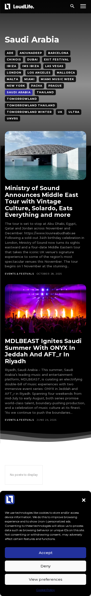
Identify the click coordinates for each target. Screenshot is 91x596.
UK (60, 112)
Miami (29, 79)
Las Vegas (54, 66)
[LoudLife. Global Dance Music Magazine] (20, 6)
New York (16, 85)
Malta (12, 79)
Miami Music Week (57, 79)
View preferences (45, 579)
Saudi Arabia (19, 92)
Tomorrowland (22, 99)
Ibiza (11, 66)
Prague (55, 85)
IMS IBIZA (30, 66)
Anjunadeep (31, 53)
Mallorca (66, 72)
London (14, 72)
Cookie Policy (45, 590)
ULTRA (73, 112)
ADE (10, 53)
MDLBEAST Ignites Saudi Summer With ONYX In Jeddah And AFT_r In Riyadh (43, 351)
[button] (83, 500)
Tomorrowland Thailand (31, 105)
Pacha (36, 85)
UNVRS (12, 118)
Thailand (45, 92)
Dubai (32, 59)
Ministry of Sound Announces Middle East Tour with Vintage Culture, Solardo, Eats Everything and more (41, 201)
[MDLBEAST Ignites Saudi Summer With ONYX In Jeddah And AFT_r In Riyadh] (45, 308)
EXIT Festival (56, 59)
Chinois (14, 59)
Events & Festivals (19, 273)
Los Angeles (39, 72)
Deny (45, 566)
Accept (45, 552)
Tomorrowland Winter (29, 112)
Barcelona (58, 53)
